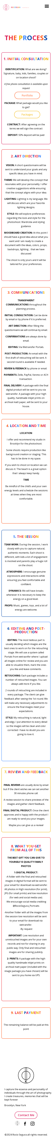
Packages (27, 114)
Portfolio (27, 95)
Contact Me (26, 1115)
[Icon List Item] (17, 1123)
